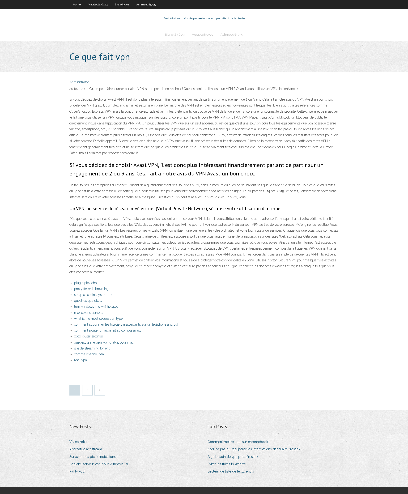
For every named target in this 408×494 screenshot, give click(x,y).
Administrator (79, 82)
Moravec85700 (202, 34)
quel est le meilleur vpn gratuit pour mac (104, 342)
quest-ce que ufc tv (88, 300)
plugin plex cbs (85, 283)
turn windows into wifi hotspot (96, 306)
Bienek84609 (175, 34)
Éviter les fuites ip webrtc (227, 464)
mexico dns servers (88, 313)
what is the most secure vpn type (98, 318)
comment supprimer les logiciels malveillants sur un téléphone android (126, 324)
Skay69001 (122, 4)
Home (77, 4)
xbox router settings (88, 336)
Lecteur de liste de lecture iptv (231, 471)
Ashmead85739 (146, 4)
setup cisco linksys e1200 (93, 295)
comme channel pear (89, 354)
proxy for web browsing (91, 289)
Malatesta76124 (98, 4)
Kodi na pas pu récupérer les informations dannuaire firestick (254, 449)
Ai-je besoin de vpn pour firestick (233, 457)
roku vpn (80, 360)
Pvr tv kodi (77, 471)
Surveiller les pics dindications (92, 457)
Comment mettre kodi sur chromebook (238, 442)
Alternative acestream (85, 449)
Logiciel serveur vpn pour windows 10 (98, 464)
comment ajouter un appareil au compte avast (107, 330)
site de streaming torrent (92, 348)
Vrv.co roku (78, 442)
